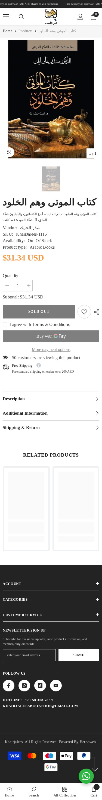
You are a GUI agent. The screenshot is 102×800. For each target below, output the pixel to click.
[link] (84, 311)
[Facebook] (8, 685)
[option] (51, 99)
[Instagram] (24, 685)
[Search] (21, 17)
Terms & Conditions (51, 324)
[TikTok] (40, 685)
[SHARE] (95, 311)
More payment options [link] (51, 349)
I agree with (20, 324)
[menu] (6, 17)
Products (25, 31)
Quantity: (11, 275)
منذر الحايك (30, 227)
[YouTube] (56, 685)
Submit (79, 654)
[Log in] (81, 17)
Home (7, 31)
